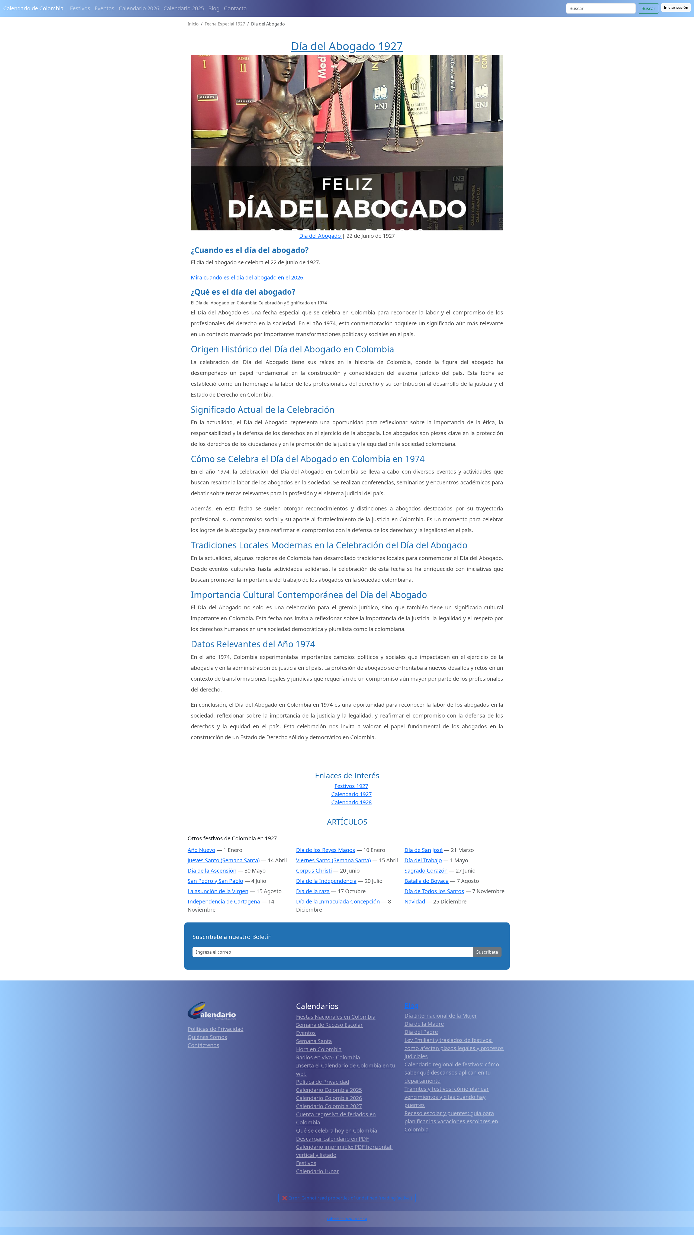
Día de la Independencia (326, 881)
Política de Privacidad (322, 1081)
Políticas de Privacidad (215, 1029)
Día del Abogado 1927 (347, 45)
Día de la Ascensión (212, 870)
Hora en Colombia (319, 1049)
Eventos (104, 8)
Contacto (235, 8)
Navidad (414, 901)
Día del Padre (421, 1031)
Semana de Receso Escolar (329, 1024)
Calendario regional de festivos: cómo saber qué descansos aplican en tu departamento (451, 1072)
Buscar (648, 8)
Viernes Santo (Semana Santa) (333, 860)
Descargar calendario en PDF (332, 1138)
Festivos (80, 8)
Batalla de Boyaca (426, 881)
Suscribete (487, 952)
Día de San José (423, 850)
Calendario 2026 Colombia (347, 1219)
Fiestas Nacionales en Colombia (335, 1016)
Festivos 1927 (351, 786)
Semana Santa (314, 1041)
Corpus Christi (314, 870)
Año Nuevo (201, 850)
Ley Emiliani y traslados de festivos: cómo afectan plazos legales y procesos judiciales (454, 1048)
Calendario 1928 (351, 802)
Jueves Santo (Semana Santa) (224, 860)
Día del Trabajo (423, 860)
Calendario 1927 (351, 794)
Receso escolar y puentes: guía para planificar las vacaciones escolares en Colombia (451, 1121)
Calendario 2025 (183, 8)
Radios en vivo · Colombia (328, 1057)
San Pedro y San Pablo (215, 881)
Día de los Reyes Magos (325, 850)
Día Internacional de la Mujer (440, 1015)
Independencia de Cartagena (224, 901)
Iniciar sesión (676, 7)
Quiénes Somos (207, 1037)
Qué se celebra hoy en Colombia (336, 1130)
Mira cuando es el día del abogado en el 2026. (247, 277)
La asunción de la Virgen (218, 891)
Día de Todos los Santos (434, 891)
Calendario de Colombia (33, 8)
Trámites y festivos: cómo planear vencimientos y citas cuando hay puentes (446, 1097)
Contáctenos (203, 1045)
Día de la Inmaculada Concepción (338, 901)
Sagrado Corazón (426, 870)
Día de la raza (313, 891)
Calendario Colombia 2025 (329, 1090)
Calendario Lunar (317, 1171)
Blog (214, 8)
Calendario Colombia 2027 (329, 1106)
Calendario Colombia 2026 (329, 1098)
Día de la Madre (424, 1023)
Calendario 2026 (139, 8)
